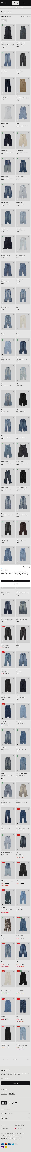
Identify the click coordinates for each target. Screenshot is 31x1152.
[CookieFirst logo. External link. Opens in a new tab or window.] (1, 568)
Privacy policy (26, 566)
